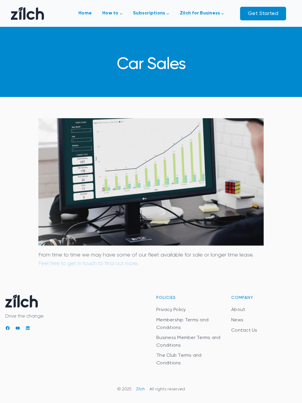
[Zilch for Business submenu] (222, 13)
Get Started (263, 13)
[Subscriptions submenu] (167, 13)
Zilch (140, 389)
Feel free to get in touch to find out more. (88, 263)
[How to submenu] (121, 13)
